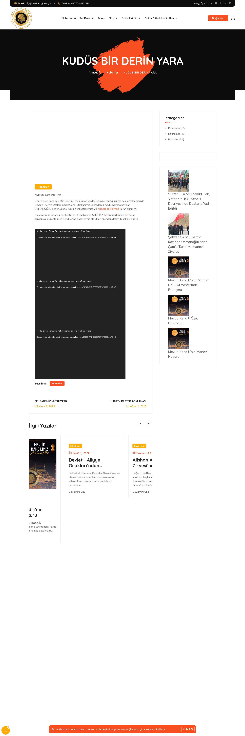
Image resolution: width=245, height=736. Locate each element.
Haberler (112, 72)
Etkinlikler (46, 446)
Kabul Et (188, 729)
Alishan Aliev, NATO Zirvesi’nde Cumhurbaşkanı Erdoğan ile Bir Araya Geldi (126, 462)
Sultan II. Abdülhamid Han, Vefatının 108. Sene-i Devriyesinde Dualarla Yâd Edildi (189, 201)
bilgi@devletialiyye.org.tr (38, 3)
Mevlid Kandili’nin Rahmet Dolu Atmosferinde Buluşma (188, 285)
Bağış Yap (218, 18)
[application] (80, 254)
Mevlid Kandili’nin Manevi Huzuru (188, 354)
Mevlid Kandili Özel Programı (183, 320)
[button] (140, 424)
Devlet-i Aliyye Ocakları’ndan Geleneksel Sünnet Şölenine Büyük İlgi (60, 462)
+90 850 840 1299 (80, 3)
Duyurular (110, 446)
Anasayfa (95, 72)
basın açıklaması (109, 208)
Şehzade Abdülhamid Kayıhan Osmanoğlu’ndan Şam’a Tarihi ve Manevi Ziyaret (188, 244)
